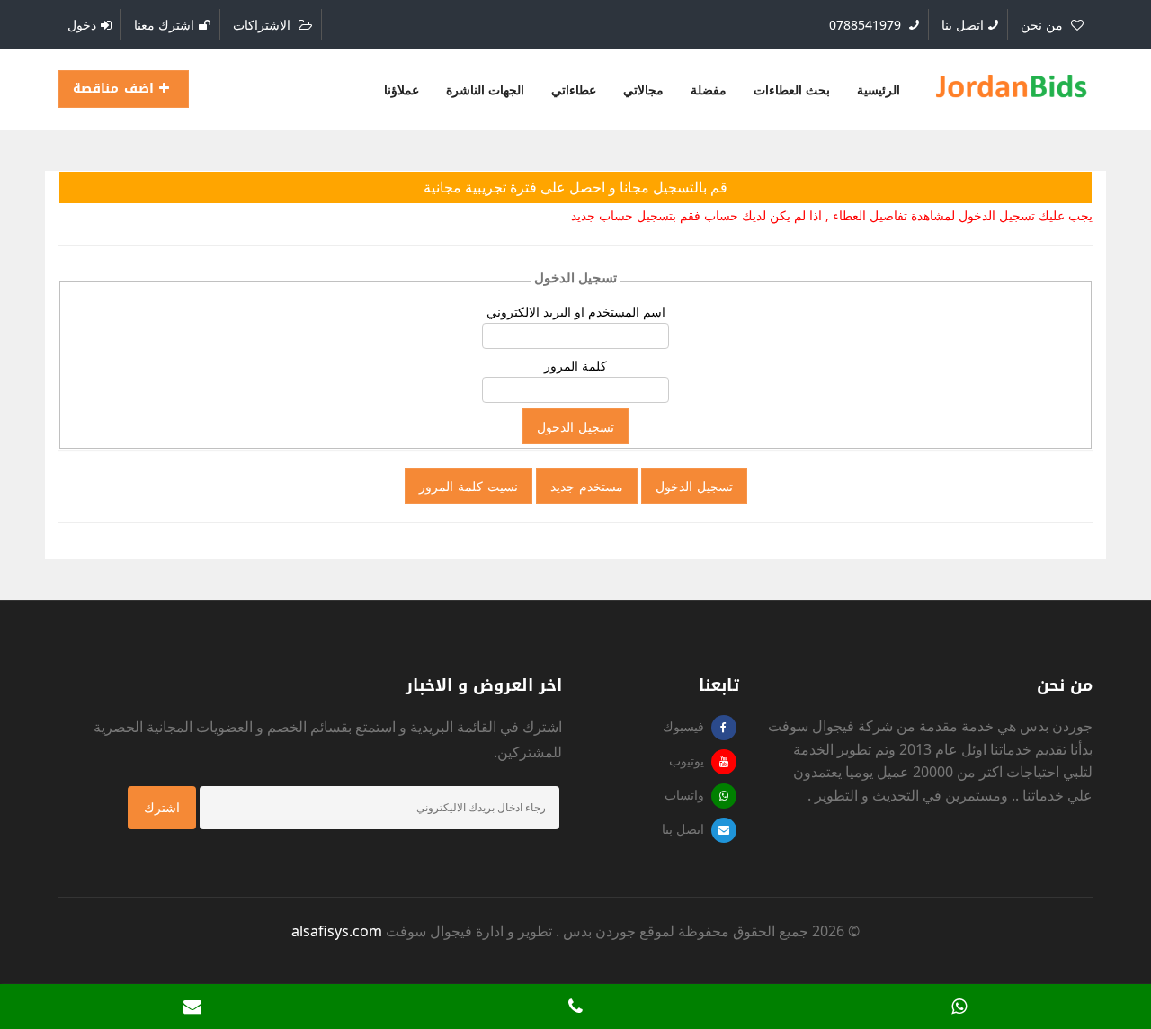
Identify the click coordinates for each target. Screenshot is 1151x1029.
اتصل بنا (962, 24)
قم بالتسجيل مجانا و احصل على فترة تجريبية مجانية (575, 187)
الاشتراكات (263, 24)
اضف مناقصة (116, 88)
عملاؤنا (401, 89)
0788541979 (867, 24)
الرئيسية (878, 89)
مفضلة (709, 89)
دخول (81, 24)
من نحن (1043, 24)
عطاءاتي (573, 89)
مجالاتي (643, 89)
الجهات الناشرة (485, 89)
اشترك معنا (164, 24)
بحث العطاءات (792, 89)
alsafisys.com (336, 931)
